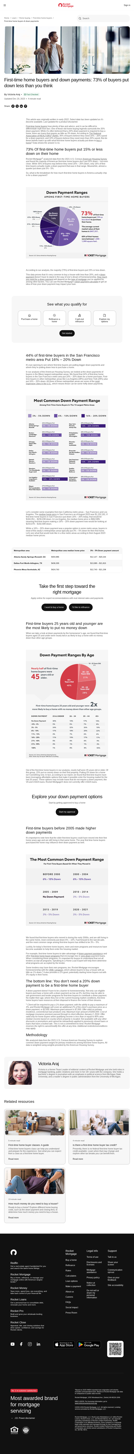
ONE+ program (56, 970)
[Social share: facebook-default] (13, 106)
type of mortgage (79, 279)
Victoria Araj (13, 94)
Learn (14, 18)
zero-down (86, 956)
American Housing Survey (95, 159)
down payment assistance (91, 953)
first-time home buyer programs (45, 956)
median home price (48, 514)
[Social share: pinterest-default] (25, 106)
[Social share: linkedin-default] (21, 106)
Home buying (24, 18)
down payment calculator (87, 282)
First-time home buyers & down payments (21, 21)
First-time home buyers (42, 18)
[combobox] (103, 18)
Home (6, 18)
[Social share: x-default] (17, 106)
